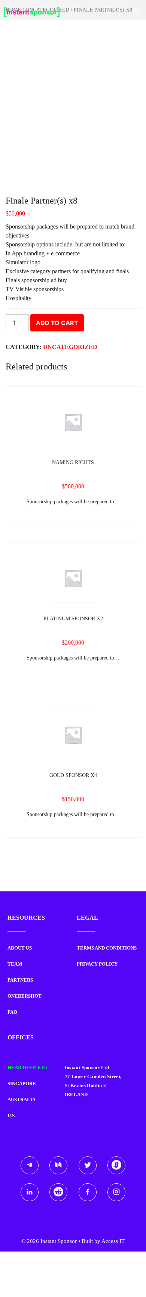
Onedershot (24, 996)
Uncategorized (70, 347)
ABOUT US (19, 948)
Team (14, 964)
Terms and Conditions (107, 948)
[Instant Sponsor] (32, 12)
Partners (20, 980)
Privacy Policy (97, 964)
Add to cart (57, 323)
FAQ (12, 1012)
